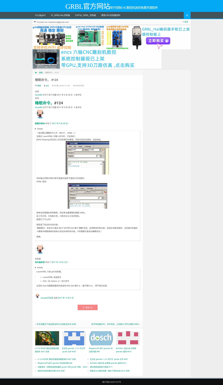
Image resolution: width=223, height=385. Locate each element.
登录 (186, 21)
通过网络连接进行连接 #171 (101, 367)
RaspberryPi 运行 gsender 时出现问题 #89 (55, 363)
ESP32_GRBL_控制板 (85, 15)
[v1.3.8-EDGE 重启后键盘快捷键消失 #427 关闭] (47, 338)
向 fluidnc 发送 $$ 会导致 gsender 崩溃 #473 (108, 363)
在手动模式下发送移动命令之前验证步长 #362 (56, 324)
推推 (41, 72)
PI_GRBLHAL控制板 (60, 15)
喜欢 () (89, 307)
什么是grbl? (40, 15)
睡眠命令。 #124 (46, 79)
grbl (47, 85)
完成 (51, 297)
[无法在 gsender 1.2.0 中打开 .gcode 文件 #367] (74, 338)
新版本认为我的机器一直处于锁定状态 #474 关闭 (109, 370)
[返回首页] (36, 72)
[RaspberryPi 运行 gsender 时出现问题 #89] (101, 338)
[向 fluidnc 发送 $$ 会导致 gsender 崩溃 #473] (128, 338)
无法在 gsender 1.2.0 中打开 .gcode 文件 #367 (109, 359)
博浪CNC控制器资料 (110, 15)
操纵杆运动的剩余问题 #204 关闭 (51, 370)
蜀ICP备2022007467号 (111, 382)
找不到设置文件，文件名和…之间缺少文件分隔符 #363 (115, 324)
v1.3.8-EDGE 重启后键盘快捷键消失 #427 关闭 (57, 359)
